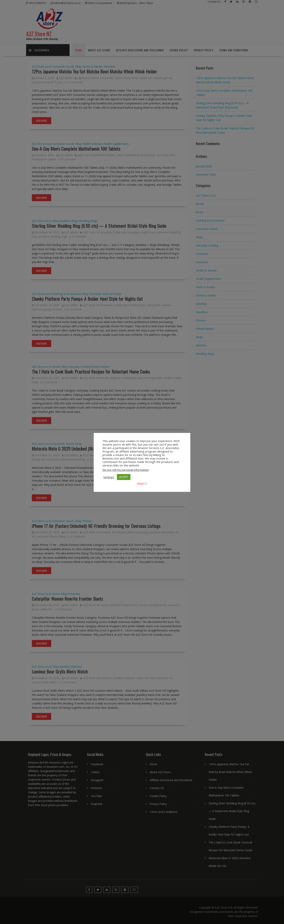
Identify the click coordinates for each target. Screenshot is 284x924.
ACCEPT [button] (123, 477)
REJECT (142, 483)
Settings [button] (108, 477)
